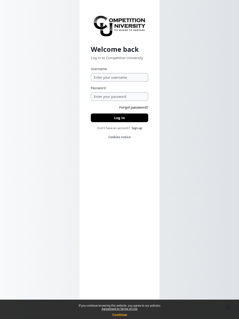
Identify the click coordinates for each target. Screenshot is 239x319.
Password (98, 88)
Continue (119, 314)
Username (99, 69)
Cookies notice (119, 137)
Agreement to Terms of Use (119, 309)
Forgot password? (133, 107)
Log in (119, 117)
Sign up (137, 128)
